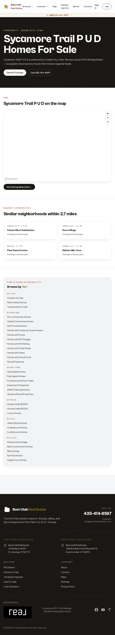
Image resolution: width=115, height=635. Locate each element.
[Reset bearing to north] (108, 122)
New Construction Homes (20, 446)
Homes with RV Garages (19, 339)
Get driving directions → (19, 187)
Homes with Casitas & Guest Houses (25, 330)
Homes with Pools (16, 334)
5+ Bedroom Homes (17, 432)
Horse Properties (15, 361)
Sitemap (65, 581)
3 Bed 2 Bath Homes (17, 423)
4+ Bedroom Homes (17, 427)
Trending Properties (13, 577)
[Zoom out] (108, 118)
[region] (57, 145)
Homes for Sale (11, 572)
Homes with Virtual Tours (19, 357)
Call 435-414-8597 (40, 72)
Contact (88, 6)
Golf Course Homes (17, 325)
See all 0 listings (15, 72)
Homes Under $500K (17, 408)
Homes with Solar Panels (19, 348)
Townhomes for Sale (17, 306)
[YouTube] (103, 610)
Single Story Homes (17, 460)
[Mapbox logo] (11, 179)
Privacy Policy (68, 586)
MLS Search (9, 567)
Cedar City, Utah (32, 30)
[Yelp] (109, 610)
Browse (27, 6)
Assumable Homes (16, 371)
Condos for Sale (15, 298)
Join (107, 6)
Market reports (65, 6)
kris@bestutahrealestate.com (98, 521)
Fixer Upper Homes (16, 376)
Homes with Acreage (17, 442)
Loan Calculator (11, 586)
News (63, 577)
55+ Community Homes (19, 316)
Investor (41, 6)
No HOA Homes (15, 455)
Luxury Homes (14, 413)
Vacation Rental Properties (20, 394)
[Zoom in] (108, 113)
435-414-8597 (97, 513)
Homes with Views (16, 352)
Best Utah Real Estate (19, 628)
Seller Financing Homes (18, 389)
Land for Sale (10, 581)
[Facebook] (96, 610)
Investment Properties (18, 385)
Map (54, 6)
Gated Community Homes (20, 321)
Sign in (97, 6)
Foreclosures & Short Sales (20, 380)
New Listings (13, 451)
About (76, 6)
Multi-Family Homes (17, 302)
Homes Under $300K (17, 404)
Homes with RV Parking (18, 343)
